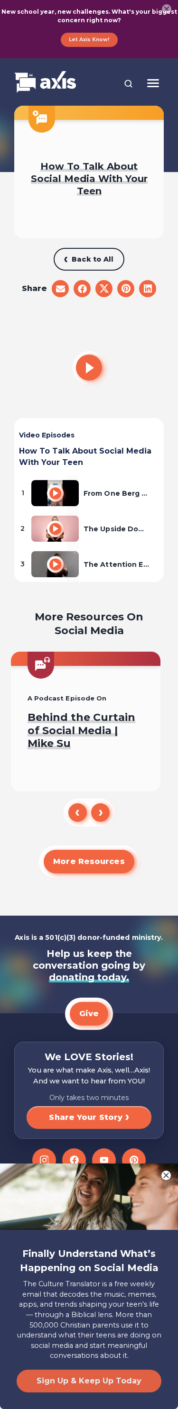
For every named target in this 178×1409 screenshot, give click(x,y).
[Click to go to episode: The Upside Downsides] (55, 528)
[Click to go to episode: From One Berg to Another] (55, 493)
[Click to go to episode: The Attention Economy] (55, 564)
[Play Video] (89, 367)
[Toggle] (153, 83)
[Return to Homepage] (45, 82)
